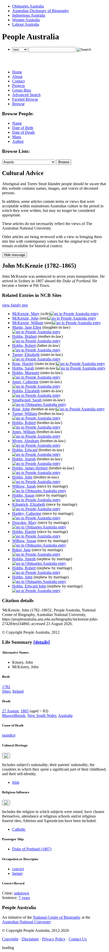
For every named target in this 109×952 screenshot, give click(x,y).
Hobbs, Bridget (24, 336)
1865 (25, 711)
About (17, 76)
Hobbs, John (22, 477)
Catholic (19, 829)
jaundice (8, 735)
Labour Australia (25, 24)
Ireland (18, 691)
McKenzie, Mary (26, 314)
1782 (6, 687)
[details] (41, 642)
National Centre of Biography (57, 917)
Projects (18, 85)
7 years (24, 897)
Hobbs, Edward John (29, 586)
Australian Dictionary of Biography (40, 11)
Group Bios (21, 90)
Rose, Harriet (22, 363)
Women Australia (26, 20)
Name (17, 123)
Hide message (14, 255)
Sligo (6, 691)
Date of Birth (22, 128)
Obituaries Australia (28, 6)
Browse (18, 104)
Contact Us (78, 939)
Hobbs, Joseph (24, 459)
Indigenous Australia (28, 15)
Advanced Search (26, 95)
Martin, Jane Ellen (26, 327)
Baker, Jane (21, 550)
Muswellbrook (13, 715)
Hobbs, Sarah (23, 368)
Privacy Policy (53, 939)
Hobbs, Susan (23, 495)
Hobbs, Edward (25, 450)
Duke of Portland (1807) (31, 849)
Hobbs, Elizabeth (26, 391)
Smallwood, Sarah (27, 400)
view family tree (15, 305)
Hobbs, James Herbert (30, 468)
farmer (17, 873)
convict (18, 869)
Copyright (10, 939)
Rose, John (21, 409)
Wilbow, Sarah (24, 486)
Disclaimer (30, 939)
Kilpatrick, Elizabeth (28, 504)
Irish (15, 782)
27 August (10, 711)
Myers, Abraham (25, 441)
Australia (65, 715)
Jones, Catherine (25, 382)
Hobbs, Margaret (25, 373)
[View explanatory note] (6, 756)
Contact (18, 81)
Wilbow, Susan (24, 541)
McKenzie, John (25, 318)
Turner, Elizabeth (26, 354)
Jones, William (23, 432)
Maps (16, 137)
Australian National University (26, 922)
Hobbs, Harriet (24, 531)
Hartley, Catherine (26, 513)
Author (18, 141)
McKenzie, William (27, 323)
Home (17, 72)
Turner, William (24, 413)
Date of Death (23, 132)
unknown (21, 893)
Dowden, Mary (24, 522)
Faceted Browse (25, 99)
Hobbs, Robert (24, 345)
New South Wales (41, 715)
